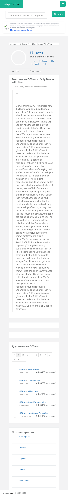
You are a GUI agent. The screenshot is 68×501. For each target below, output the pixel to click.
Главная (12, 43)
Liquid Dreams (34, 380)
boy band (35, 64)
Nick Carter (24, 480)
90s (52, 61)
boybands (43, 61)
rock (44, 64)
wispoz (11, 4)
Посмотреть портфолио (21, 30)
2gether (22, 458)
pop (34, 61)
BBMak (22, 469)
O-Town (23, 43)
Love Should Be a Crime (38, 413)
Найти (59, 14)
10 (19, 359)
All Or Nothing (34, 369)
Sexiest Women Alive (37, 402)
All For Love (33, 391)
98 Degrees (24, 436)
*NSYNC (23, 447)
